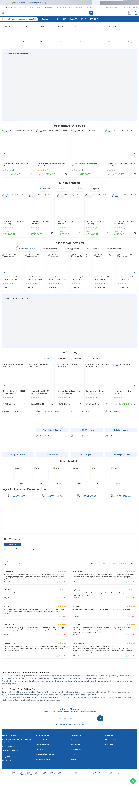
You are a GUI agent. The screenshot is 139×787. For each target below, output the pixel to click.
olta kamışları (19, 681)
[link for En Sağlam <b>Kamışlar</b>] (121, 421)
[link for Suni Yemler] (61, 34)
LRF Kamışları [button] (45, 189)
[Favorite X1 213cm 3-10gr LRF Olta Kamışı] (69, 206)
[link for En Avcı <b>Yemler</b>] (52, 446)
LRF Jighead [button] (94, 189)
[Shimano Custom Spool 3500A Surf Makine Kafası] (69, 376)
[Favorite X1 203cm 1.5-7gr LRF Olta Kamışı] (41, 206)
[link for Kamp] (130, 34)
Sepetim (74, 759)
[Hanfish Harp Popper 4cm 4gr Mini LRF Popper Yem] (81, 264)
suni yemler (50, 681)
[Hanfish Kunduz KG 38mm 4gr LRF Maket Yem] (35, 264)
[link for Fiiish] (77, 475)
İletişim (73, 754)
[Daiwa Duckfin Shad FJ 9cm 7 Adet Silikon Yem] (87, 145)
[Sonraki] (76, 663)
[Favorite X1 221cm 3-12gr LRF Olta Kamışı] (97, 206)
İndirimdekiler (76, 749)
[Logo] (5, 13)
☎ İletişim (90, 7)
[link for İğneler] (95, 34)
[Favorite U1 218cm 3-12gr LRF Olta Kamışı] (14, 206)
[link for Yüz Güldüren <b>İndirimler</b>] (52, 421)
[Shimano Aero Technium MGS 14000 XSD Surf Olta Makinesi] (97, 376)
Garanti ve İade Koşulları (45, 754)
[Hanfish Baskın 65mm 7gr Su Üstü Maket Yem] (58, 264)
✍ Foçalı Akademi (35, 7)
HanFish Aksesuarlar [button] (113, 249)
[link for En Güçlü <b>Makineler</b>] (87, 421)
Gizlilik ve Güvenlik (43, 759)
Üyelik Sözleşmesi (42, 745)
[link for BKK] (97, 475)
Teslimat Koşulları (42, 740)
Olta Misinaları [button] (95, 358)
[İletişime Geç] (133, 781)
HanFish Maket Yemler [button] (27, 249)
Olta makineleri (7, 681)
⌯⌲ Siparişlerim (61, 7)
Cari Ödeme (109, 745)
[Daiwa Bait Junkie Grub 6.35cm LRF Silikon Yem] (18, 145)
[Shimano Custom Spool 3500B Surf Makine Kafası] (14, 376)
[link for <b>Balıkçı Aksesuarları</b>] (18, 433)
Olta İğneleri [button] (78, 358)
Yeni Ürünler (75, 745)
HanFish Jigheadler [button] (92, 249)
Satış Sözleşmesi (42, 749)
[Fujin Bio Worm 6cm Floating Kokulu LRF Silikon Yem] (121, 145)
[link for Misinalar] (43, 34)
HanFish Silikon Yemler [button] (50, 249)
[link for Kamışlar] (26, 34)
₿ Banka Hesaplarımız (76, 7)
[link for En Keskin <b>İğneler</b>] (87, 446)
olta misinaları (59, 681)
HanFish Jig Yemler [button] (72, 249)
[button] (4, 153)
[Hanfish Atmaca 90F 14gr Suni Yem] (104, 264)
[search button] (91, 13)
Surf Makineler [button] (44, 358)
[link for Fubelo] (58, 475)
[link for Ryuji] (39, 475)
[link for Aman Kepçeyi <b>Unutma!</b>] (121, 446)
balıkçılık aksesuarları (82, 681)
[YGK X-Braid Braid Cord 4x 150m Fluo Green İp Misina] (52, 145)
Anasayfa (74, 740)
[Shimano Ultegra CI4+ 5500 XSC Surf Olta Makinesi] (41, 376)
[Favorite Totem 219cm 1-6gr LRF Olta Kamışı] (124, 206)
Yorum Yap (12, 545)
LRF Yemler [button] (79, 189)
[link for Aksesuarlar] (113, 34)
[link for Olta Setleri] (78, 34)
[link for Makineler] (9, 34)
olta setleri (41, 681)
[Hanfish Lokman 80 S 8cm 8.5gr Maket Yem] (127, 264)
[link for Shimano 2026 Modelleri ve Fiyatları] (67, 85)
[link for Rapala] (116, 475)
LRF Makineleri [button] (62, 189)
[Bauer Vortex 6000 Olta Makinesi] (124, 376)
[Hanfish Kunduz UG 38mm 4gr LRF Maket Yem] (12, 264)
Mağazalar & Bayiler (112, 740)
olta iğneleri (69, 681)
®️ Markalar (49, 7)
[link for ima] (20, 475)
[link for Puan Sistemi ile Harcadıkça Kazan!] (69, 321)
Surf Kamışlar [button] (61, 358)
